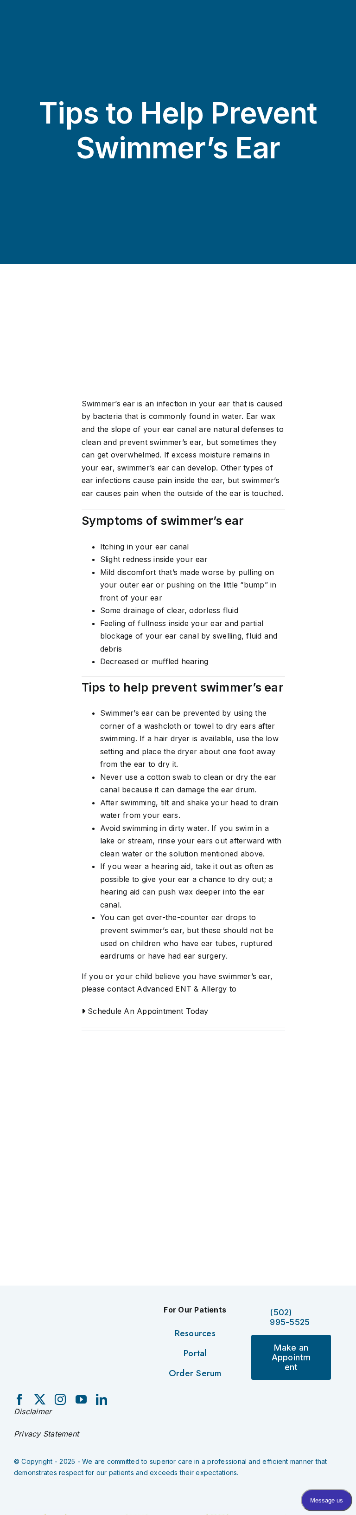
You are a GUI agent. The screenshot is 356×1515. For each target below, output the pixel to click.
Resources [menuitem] (195, 1333)
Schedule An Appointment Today (146, 1011)
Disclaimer (32, 1411)
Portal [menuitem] (195, 1353)
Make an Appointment (291, 1357)
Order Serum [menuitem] (195, 1373)
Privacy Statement (46, 1433)
